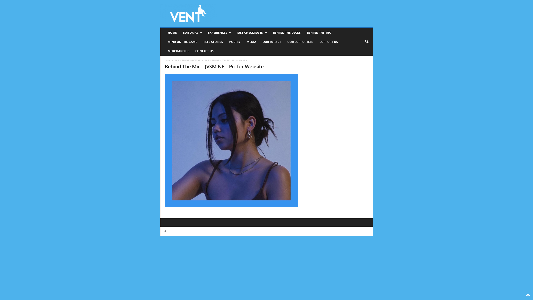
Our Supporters (300, 42)
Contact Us (204, 51)
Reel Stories (213, 42)
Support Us (329, 42)
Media (251, 42)
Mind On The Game (182, 42)
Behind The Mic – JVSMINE (187, 60)
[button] (366, 41)
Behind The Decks (287, 33)
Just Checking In (250, 33)
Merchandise (178, 51)
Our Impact (272, 42)
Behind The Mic (319, 33)
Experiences (217, 33)
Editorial (190, 33)
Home (172, 33)
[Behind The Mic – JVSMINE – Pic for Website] (231, 140)
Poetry (234, 42)
